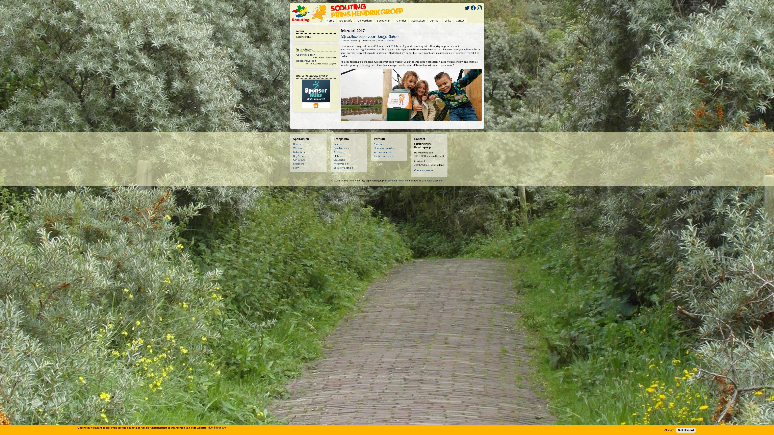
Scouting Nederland (398, 180)
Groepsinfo (345, 20)
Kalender (400, 20)
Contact (460, 20)
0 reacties (389, 40)
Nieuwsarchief (304, 36)
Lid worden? (364, 20)
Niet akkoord (686, 430)
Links (448, 20)
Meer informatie (217, 427)
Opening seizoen (305, 54)
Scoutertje (339, 160)
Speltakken (383, 20)
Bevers (297, 144)
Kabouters (299, 152)
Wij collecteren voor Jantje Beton (369, 36)
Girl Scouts (299, 160)
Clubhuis (338, 156)
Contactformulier (383, 156)
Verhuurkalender (383, 152)
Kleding (338, 152)
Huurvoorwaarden (384, 148)
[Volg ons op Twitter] (467, 8)
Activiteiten (418, 20)
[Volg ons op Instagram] (479, 8)
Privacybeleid (341, 163)
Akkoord (669, 430)
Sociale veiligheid (343, 167)
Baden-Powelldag (306, 60)
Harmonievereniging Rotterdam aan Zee (363, 49)
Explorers (298, 163)
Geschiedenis (341, 148)
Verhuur (435, 20)
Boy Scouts (299, 156)
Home (330, 20)
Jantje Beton (466, 49)
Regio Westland (435, 180)
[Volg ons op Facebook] (473, 8)
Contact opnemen (424, 170)
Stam (296, 167)
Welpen (297, 148)
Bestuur (338, 144)
